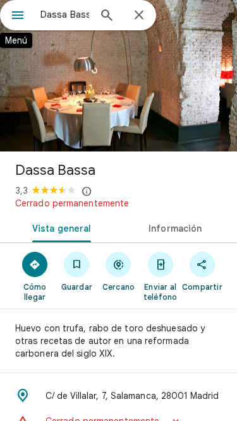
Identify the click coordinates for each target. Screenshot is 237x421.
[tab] (59, 227)
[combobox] (64, 14)
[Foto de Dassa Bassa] (118, 75)
